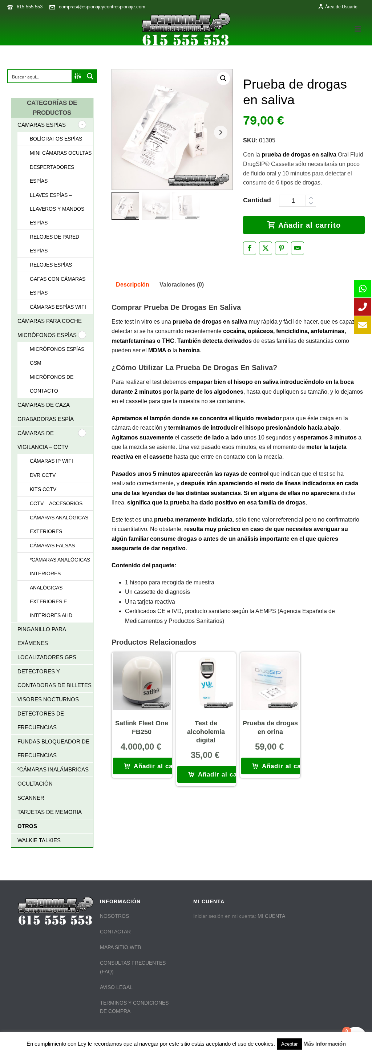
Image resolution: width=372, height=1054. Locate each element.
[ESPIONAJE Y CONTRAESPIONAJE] (186, 29)
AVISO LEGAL (116, 987)
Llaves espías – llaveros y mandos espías (57, 209)
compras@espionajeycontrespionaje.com (102, 6)
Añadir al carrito (309, 225)
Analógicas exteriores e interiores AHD (51, 601)
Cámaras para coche (49, 321)
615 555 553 (30, 6)
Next (220, 132)
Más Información (324, 1044)
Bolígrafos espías (56, 139)
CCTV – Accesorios (56, 503)
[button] (223, 78)
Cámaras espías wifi (58, 307)
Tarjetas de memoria (49, 812)
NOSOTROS (114, 916)
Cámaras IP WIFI (51, 461)
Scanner (30, 798)
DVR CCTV (43, 475)
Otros (27, 826)
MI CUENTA (271, 916)
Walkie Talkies (39, 840)
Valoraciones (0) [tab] (181, 284)
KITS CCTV (43, 489)
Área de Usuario (341, 6)
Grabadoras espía (45, 419)
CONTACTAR (115, 932)
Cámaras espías (41, 125)
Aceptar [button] (289, 1044)
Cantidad (257, 200)
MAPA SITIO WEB (120, 947)
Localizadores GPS (46, 657)
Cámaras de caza (43, 405)
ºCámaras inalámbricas (53, 769)
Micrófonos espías (47, 335)
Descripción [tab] (132, 284)
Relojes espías (51, 265)
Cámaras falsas (52, 545)
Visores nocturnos (48, 699)
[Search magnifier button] (90, 76)
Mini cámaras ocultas (61, 153)
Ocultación (35, 784)
